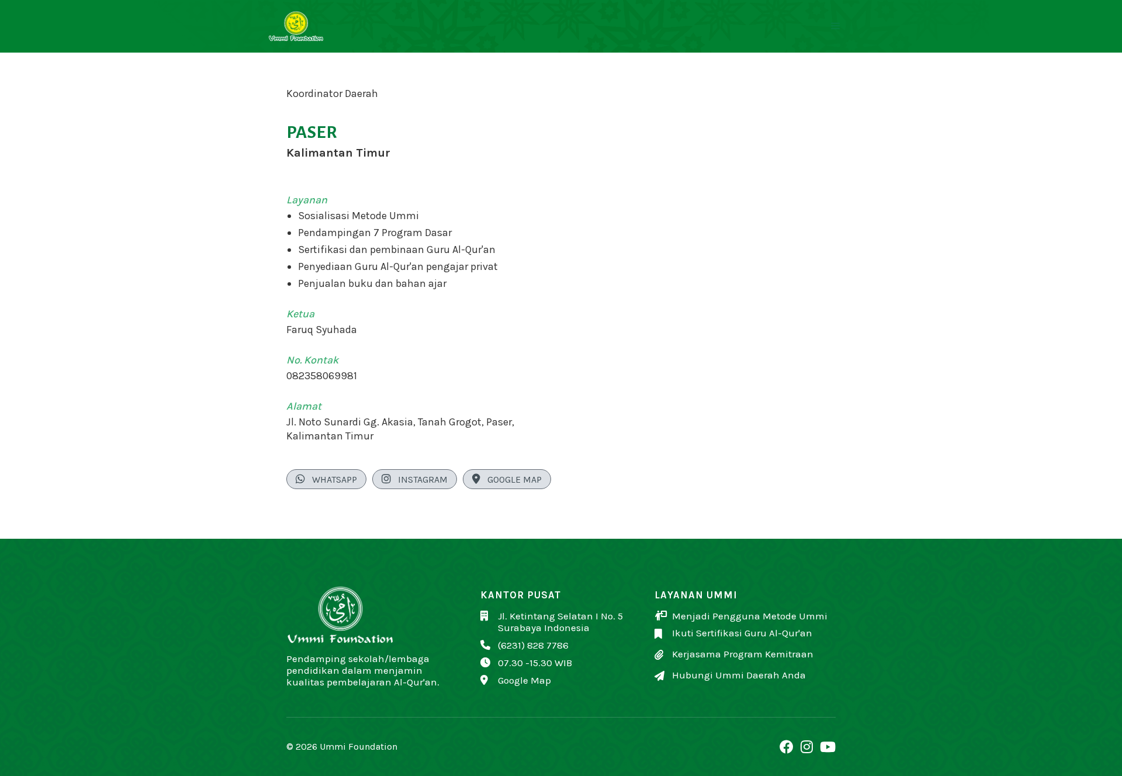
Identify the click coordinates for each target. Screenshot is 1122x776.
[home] (308, 26)
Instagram (415, 479)
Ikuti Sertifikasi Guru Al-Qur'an (742, 633)
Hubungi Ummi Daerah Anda (739, 675)
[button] (835, 26)
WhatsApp (326, 479)
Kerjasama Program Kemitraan (742, 654)
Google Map (507, 479)
